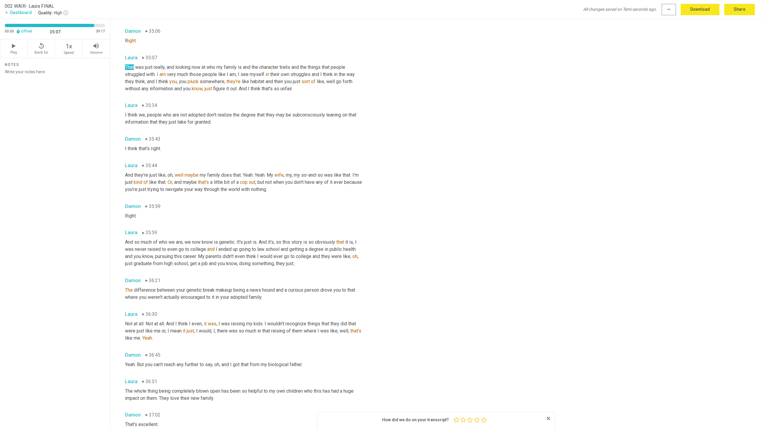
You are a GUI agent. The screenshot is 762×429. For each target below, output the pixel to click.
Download (700, 9)
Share (739, 9)
